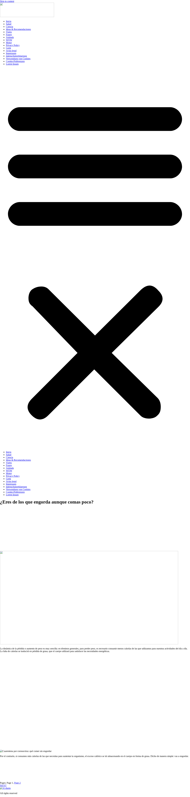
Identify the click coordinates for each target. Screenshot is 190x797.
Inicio (8, 21)
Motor (9, 42)
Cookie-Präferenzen (15, 61)
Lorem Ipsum (12, 64)
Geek (8, 48)
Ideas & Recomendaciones (18, 29)
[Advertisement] (95, 531)
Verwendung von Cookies (18, 58)
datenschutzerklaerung (16, 56)
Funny (9, 34)
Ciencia (9, 26)
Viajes (9, 32)
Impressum (11, 53)
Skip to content (7, 1)
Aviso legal (11, 50)
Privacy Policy (13, 45)
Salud (8, 24)
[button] (95, 258)
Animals (10, 37)
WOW (9, 40)
